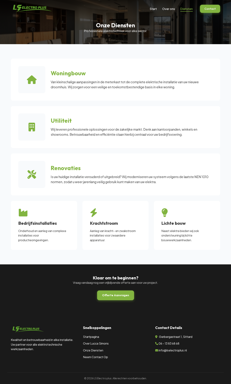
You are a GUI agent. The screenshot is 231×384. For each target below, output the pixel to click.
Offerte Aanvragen (115, 295)
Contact (210, 8)
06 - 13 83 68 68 (169, 343)
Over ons (168, 9)
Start (153, 9)
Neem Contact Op (95, 357)
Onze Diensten (93, 350)
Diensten (186, 9)
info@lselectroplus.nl (173, 350)
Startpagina (91, 337)
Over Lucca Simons (96, 343)
